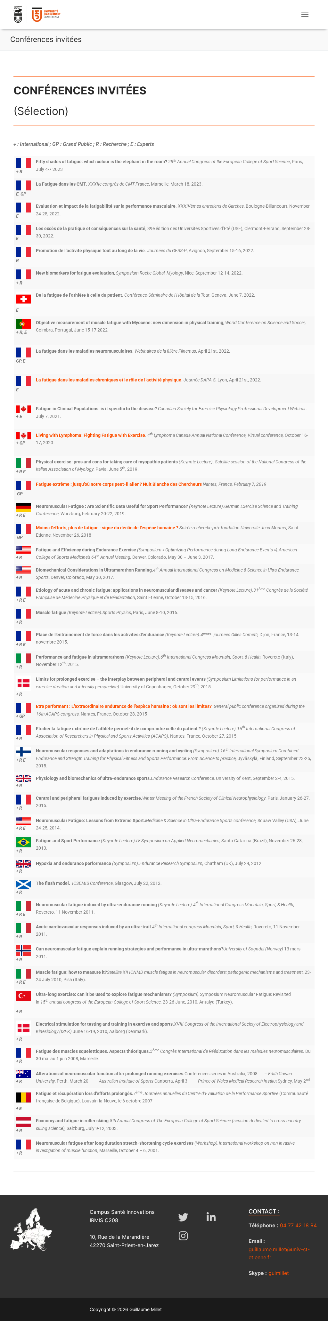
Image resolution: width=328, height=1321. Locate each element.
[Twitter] (183, 1217)
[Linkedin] (211, 1217)
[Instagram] (183, 1236)
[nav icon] (305, 14)
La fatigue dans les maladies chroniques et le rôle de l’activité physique (108, 380)
